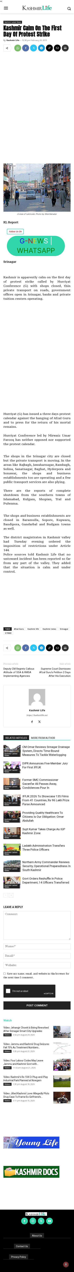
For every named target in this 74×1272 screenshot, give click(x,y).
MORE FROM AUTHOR (43, 738)
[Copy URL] (49, 48)
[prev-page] (5, 895)
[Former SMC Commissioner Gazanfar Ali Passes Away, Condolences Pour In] (12, 784)
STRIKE (8, 633)
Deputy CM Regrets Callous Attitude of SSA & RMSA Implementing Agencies (18, 672)
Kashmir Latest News (12, 22)
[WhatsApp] (17, 48)
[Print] (65, 48)
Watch (7, 1020)
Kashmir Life (13, 40)
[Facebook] (25, 48)
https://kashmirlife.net (37, 715)
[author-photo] (37, 705)
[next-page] (11, 895)
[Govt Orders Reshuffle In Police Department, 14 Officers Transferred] (12, 882)
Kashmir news (49, 629)
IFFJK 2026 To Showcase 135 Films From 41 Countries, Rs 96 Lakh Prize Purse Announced (45, 800)
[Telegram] (41, 48)
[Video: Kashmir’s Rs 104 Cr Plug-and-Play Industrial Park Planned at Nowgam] (62, 1081)
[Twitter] (33, 48)
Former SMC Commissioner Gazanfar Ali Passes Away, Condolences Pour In (40, 783)
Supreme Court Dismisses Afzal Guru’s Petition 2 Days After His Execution (55, 672)
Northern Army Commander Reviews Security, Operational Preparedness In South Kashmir (46, 866)
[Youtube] (49, 1221)
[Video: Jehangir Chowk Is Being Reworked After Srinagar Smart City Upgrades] (62, 1032)
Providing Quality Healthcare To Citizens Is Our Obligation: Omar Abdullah (43, 816)
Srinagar (64, 629)
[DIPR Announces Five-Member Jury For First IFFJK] (12, 767)
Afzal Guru (19, 629)
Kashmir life (33, 629)
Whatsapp (36, 250)
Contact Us (22, 1246)
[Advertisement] (37, 107)
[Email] (57, 48)
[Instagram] (33, 1221)
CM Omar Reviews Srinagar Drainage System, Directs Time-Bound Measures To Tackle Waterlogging (46, 750)
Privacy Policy (18, 1257)
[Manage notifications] (66, 1264)
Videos (7, 1035)
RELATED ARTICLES (16, 738)
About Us (37, 1235)
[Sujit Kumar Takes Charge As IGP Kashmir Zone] (12, 833)
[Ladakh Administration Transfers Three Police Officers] (12, 850)
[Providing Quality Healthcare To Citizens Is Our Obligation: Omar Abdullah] (12, 817)
